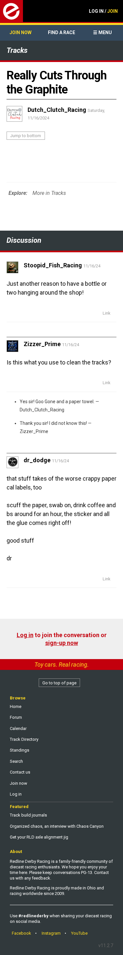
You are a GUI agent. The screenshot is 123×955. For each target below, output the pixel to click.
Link (107, 313)
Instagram (51, 933)
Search (16, 761)
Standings (19, 750)
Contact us (20, 772)
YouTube (79, 933)
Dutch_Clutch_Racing (42, 409)
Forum (16, 717)
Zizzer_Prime (34, 431)
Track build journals (28, 815)
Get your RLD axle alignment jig (39, 837)
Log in (25, 635)
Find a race (61, 32)
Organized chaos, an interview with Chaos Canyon (57, 826)
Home (15, 706)
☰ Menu (102, 32)
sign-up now (61, 642)
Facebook (21, 933)
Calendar (18, 728)
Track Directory (24, 739)
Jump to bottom (25, 135)
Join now (20, 32)
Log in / (103, 11)
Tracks (17, 50)
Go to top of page (59, 682)
